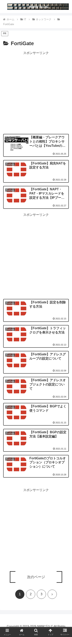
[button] (64, 539)
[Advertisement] (36, 92)
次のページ (36, 577)
